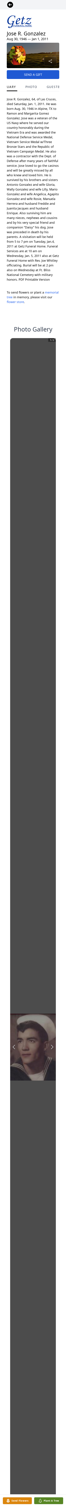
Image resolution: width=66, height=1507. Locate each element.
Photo (31, 87)
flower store (15, 302)
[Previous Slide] (14, 1047)
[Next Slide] (52, 1047)
